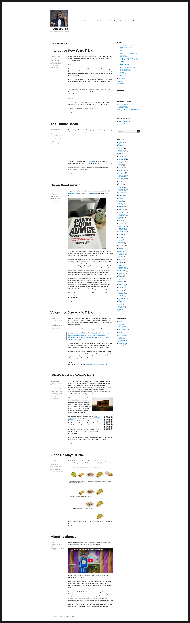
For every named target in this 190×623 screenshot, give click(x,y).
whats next (53, 396)
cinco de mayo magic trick (56, 466)
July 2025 (120, 162)
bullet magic (53, 386)
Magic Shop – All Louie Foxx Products (95, 21)
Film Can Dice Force (124, 56)
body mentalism (54, 135)
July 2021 (120, 237)
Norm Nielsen (75, 389)
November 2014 (122, 295)
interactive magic (54, 468)
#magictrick (96, 335)
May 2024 (120, 184)
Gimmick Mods (122, 323)
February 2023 (121, 208)
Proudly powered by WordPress (67, 616)
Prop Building (121, 334)
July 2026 (120, 144)
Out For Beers (123, 66)
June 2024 (120, 183)
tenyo (51, 394)
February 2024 (121, 189)
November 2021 (122, 231)
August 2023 (121, 198)
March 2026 (121, 150)
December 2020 (122, 248)
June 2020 (120, 257)
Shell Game (122, 72)
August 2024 (121, 179)
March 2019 (121, 281)
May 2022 (120, 222)
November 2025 (122, 156)
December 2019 (122, 267)
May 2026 (120, 147)
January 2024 (121, 190)
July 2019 (120, 275)
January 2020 (121, 265)
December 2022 (122, 211)
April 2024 (120, 186)
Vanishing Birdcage (123, 107)
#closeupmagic (88, 337)
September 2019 (122, 272)
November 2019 (122, 268)
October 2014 (121, 296)
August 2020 (121, 254)
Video (51, 133)
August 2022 (121, 217)
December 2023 (122, 192)
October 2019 (121, 270)
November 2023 (122, 194)
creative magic (57, 388)
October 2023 (121, 195)
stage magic (58, 393)
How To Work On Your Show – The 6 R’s (129, 59)
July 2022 (120, 218)
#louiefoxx (71, 337)
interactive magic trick (55, 60)
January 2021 (121, 247)
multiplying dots (54, 390)
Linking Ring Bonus (123, 123)
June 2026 (120, 145)
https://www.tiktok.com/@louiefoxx (96, 364)
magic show (53, 62)
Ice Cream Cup (123, 61)
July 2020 (120, 256)
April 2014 (120, 304)
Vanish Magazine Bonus (124, 121)
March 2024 (121, 187)
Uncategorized (121, 338)
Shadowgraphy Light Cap (126, 70)
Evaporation (121, 321)
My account (136, 21)
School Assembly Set (125, 69)
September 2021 (122, 234)
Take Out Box (123, 75)
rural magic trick (58, 391)
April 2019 (120, 279)
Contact (119, 94)
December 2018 (122, 286)
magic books (53, 193)
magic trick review (122, 327)
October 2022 (121, 214)
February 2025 (121, 170)
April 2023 (120, 204)
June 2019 (120, 276)
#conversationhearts (75, 335)
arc (51, 548)
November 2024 (122, 175)
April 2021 (120, 242)
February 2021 (121, 245)
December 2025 (122, 155)
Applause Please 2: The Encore (127, 47)
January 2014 (121, 309)
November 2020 (122, 250)
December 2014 (122, 293)
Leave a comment (54, 67)
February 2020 (121, 264)
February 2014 (121, 307)
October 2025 (121, 158)
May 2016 (120, 290)
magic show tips (54, 58)
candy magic (53, 324)
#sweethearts (86, 335)
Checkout (127, 21)
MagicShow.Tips (59, 29)
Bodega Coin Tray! (124, 49)
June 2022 (120, 220)
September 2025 (122, 159)
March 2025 (121, 169)
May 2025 (120, 165)
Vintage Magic (113, 21)
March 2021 (121, 243)
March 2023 (121, 206)
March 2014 (121, 306)
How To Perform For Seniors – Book (128, 58)
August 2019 (121, 273)
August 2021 (121, 236)
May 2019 (120, 278)
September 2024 (122, 178)
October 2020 (121, 251)
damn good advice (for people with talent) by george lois (55, 198)
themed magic (54, 65)
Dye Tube (122, 52)
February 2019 (121, 282)
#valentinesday (96, 333)
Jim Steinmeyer (89, 161)
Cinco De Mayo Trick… (67, 455)
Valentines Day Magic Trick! (71, 312)
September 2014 (122, 298)
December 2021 (122, 229)
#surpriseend (97, 337)
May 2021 (120, 240)
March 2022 (121, 225)
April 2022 (120, 223)
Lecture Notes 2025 (124, 64)
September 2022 (122, 215)
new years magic (57, 63)
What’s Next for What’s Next (72, 375)
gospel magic (55, 548)
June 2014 (120, 301)
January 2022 (121, 228)
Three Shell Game (122, 106)
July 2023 (120, 200)
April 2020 (120, 261)
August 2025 (121, 161)
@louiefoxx (71, 333)
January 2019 (121, 284)
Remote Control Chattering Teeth (127, 67)
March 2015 (121, 292)
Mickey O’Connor (92, 191)
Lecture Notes (123, 63)
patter (60, 462)
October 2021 (121, 233)
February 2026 (121, 151)
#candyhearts (106, 333)
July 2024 (120, 181)
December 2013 (122, 311)
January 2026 (121, 153)
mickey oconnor (56, 201)
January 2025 (121, 172)
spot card (52, 393)
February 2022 (121, 226)
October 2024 (121, 176)
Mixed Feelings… (63, 536)
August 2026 (121, 142)
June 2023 (120, 201)
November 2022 (122, 212)
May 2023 (120, 203)
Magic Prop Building (123, 104)
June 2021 (120, 239)
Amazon (91, 193)
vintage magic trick (123, 343)
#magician (79, 337)
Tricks (60, 58)
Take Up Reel (123, 77)
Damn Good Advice (65, 185)
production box (54, 327)
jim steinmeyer (57, 136)
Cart (121, 21)
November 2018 (122, 287)
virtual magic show (122, 345)
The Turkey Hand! (64, 124)
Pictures (55, 194)
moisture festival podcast (124, 329)
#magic (102, 335)
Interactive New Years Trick (71, 50)
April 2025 (120, 167)
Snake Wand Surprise (125, 73)
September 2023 (122, 197)
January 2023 (121, 209)
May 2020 (120, 259)
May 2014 (120, 303)
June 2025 (120, 164)
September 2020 (122, 253)
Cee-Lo (121, 50)
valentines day (57, 328)
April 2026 (120, 148)
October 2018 (121, 289)
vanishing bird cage (123, 340)
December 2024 (122, 173)
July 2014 (120, 300)
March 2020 (121, 262)
